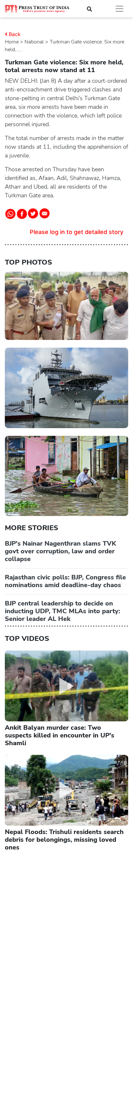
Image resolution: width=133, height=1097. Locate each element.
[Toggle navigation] (119, 9)
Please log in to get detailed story (76, 232)
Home (12, 41)
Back (15, 34)
